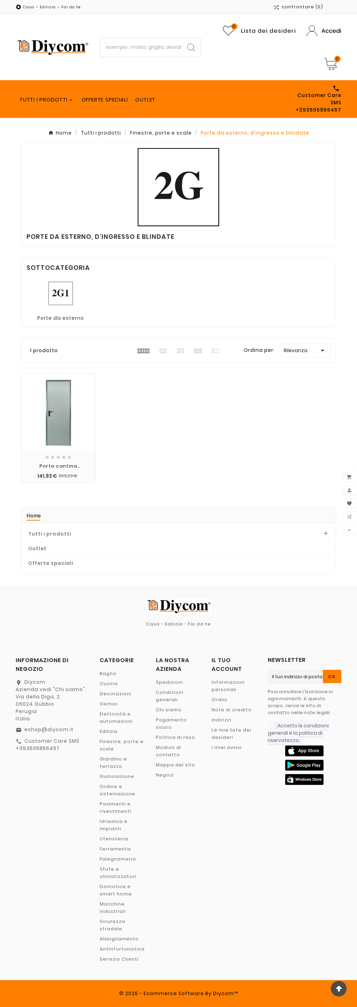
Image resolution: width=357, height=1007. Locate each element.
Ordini (219, 699)
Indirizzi (221, 720)
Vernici (109, 704)
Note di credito (232, 709)
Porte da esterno (60, 318)
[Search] (191, 47)
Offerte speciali (50, 563)
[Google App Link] (304, 764)
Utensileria (114, 838)
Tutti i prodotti (49, 533)
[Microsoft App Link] (304, 778)
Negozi (165, 775)
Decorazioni (115, 693)
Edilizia (108, 731)
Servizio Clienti (119, 959)
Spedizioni (169, 682)
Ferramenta (115, 849)
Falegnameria (118, 859)
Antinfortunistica (122, 949)
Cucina (109, 683)
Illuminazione (117, 776)
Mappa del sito (175, 765)
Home (33, 515)
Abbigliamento (119, 939)
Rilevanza (305, 350)
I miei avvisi (227, 747)
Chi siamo (169, 709)
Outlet (37, 548)
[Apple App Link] (304, 750)
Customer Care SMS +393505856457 (47, 744)
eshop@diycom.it (49, 729)
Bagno (108, 673)
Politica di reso (175, 737)
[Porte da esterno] (60, 292)
